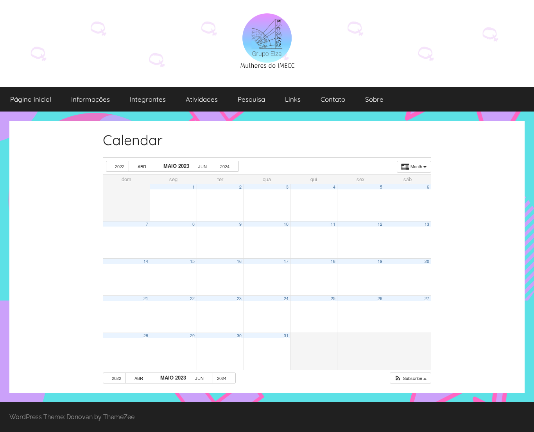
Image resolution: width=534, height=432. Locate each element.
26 (380, 298)
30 (239, 335)
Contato (333, 99)
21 (145, 298)
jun (203, 166)
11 (333, 224)
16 (239, 261)
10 (286, 224)
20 (427, 261)
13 (427, 224)
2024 (225, 166)
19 (380, 261)
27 (427, 298)
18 (333, 261)
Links (293, 99)
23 (239, 298)
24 (286, 298)
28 (145, 335)
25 (333, 298)
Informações (90, 99)
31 (286, 335)
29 (192, 335)
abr (141, 166)
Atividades (202, 99)
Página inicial (30, 99)
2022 (119, 166)
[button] (410, 378)
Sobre (374, 99)
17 (286, 261)
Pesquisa (251, 99)
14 (145, 261)
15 (192, 261)
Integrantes (148, 99)
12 (380, 224)
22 (192, 298)
